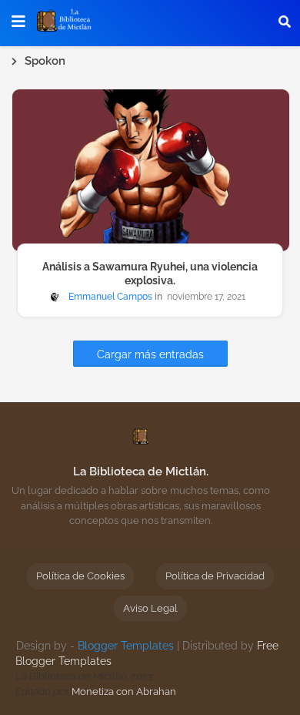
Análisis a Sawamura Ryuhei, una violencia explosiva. (150, 273)
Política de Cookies (80, 576)
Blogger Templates (126, 645)
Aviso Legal (150, 608)
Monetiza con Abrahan (124, 691)
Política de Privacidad (215, 576)
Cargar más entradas (150, 354)
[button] (284, 21)
